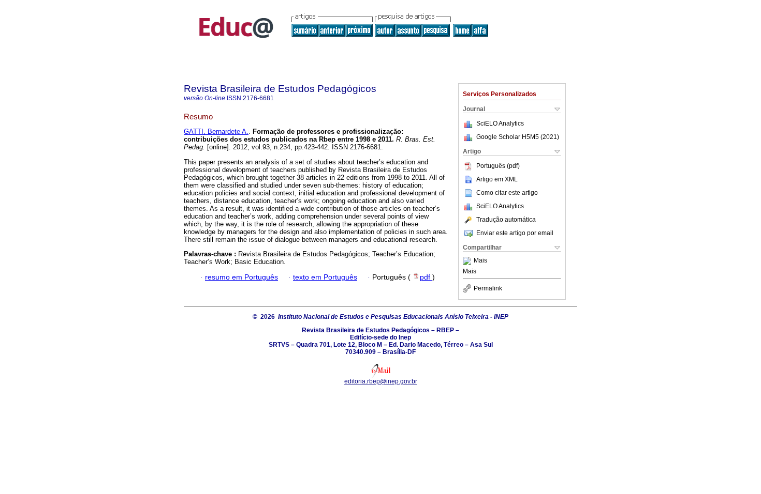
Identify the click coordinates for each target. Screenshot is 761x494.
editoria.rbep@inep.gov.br (380, 381)
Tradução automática (506, 219)
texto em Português (325, 277)
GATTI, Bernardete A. (216, 131)
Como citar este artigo (507, 192)
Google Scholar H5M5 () (517, 137)
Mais (480, 261)
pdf (426, 277)
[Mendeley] (468, 261)
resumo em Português (241, 277)
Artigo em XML (497, 179)
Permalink (488, 288)
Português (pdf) (498, 165)
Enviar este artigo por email (514, 233)
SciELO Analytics (500, 123)
